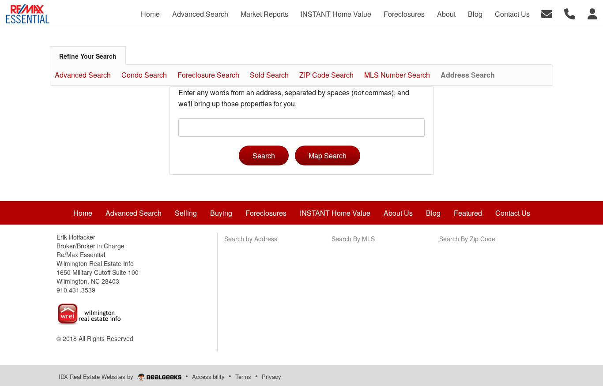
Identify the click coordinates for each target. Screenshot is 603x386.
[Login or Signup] (592, 13)
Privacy (271, 376)
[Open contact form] (546, 13)
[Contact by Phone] (569, 13)
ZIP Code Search (326, 75)
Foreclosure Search (208, 75)
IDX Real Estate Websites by (97, 376)
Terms (243, 376)
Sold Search (269, 75)
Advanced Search (83, 75)
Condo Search (144, 75)
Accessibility (208, 376)
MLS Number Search (397, 75)
